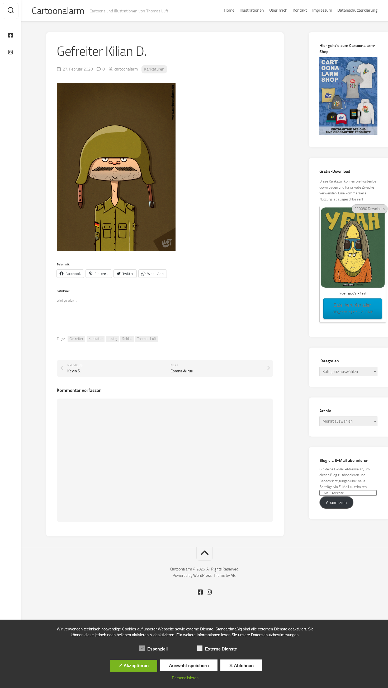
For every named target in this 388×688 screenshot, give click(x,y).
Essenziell (157, 649)
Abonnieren (336, 502)
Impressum (322, 10)
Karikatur (95, 338)
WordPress (202, 575)
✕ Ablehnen (241, 665)
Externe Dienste (221, 649)
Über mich (278, 10)
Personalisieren (185, 678)
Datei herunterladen (352, 308)
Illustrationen (252, 10)
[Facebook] (10, 35)
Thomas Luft (147, 338)
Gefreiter (76, 338)
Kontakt (300, 10)
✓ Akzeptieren (134, 665)
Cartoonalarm (58, 10)
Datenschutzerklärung (357, 10)
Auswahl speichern (189, 665)
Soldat (127, 338)
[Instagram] (10, 52)
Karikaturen (154, 69)
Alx (233, 575)
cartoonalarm (126, 69)
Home (229, 10)
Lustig (112, 338)
